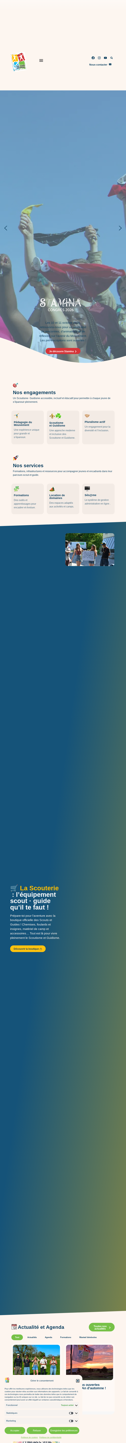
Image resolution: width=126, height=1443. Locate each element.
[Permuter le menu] (41, 61)
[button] (77, 1380)
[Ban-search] (111, 58)
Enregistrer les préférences (64, 1430)
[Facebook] (93, 58)
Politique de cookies (29, 1437)
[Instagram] (99, 58)
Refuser (37, 1430)
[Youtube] (105, 58)
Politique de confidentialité (50, 1437)
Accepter (14, 1430)
